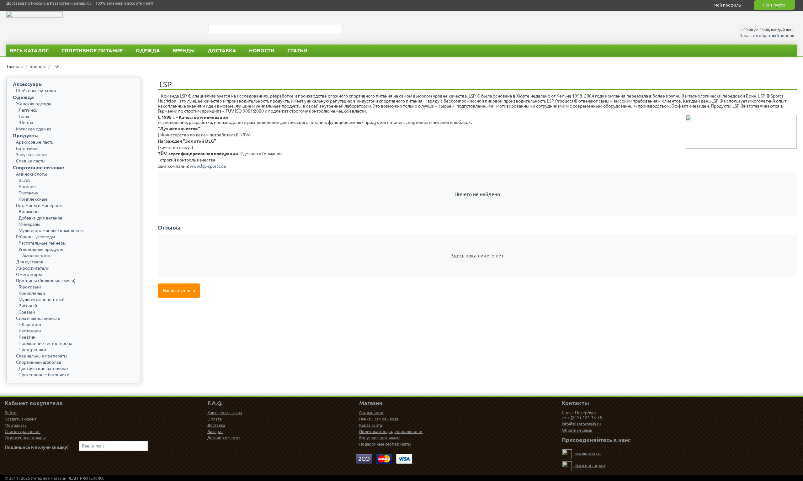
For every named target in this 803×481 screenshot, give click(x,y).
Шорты (26, 122)
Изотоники (30, 330)
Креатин (27, 337)
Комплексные (33, 199)
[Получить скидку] (142, 446)
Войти (11, 412)
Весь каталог (29, 50)
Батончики (27, 148)
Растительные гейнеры (42, 243)
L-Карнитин (30, 324)
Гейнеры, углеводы (35, 236)
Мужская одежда (33, 128)
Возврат (215, 431)
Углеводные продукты (42, 249)
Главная (15, 66)
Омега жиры (29, 274)
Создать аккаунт (20, 419)
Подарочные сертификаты (385, 444)
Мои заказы (16, 425)
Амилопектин (36, 255)
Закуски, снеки (31, 154)
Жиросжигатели (32, 268)
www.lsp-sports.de (208, 166)
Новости (261, 50)
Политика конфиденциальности (391, 431)
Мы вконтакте (587, 454)
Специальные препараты (41, 355)
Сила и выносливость (38, 318)
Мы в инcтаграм (589, 465)
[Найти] (338, 29)
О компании (371, 412)
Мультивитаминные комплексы (51, 230)
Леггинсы (29, 110)
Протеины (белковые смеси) (46, 280)
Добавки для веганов (40, 217)
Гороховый (30, 286)
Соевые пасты (30, 160)
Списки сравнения (22, 431)
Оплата (214, 419)
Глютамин (28, 192)
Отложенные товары (25, 438)
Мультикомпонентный (41, 299)
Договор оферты (223, 438)
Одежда (148, 50)
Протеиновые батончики (44, 374)
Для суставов (29, 261)
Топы (24, 116)
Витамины (29, 211)
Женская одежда (33, 103)
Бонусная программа (380, 438)
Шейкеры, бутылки (36, 90)
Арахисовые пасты (35, 142)
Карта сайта (370, 425)
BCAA (24, 180)
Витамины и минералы (39, 205)
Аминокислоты (31, 174)
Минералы (29, 224)
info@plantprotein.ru (581, 424)
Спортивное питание (92, 50)
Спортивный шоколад (38, 362)
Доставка (222, 50)
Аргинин (27, 186)
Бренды (184, 50)
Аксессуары (28, 84)
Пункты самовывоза (378, 419)
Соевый (27, 311)
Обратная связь (577, 430)
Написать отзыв (179, 290)
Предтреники (32, 349)
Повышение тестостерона (45, 343)
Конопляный (32, 293)
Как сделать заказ (224, 412)
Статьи (297, 50)
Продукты (26, 135)
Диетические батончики (43, 368)
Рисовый (28, 305)
